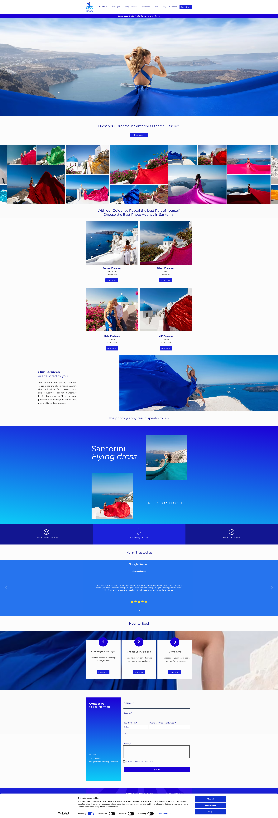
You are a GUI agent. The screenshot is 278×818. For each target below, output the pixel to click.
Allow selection (210, 805)
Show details (163, 814)
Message (127, 743)
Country (127, 713)
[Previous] (6, 588)
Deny (210, 812)
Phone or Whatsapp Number (162, 723)
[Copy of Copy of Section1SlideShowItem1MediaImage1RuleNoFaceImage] (141, 610)
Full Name (128, 703)
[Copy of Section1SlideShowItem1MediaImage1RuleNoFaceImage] (139, 610)
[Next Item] (274, 174)
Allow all (210, 799)
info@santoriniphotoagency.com (103, 762)
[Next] (272, 588)
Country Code (129, 723)
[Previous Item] (3, 174)
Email (125, 733)
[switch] (112, 813)
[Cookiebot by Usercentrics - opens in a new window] (63, 813)
